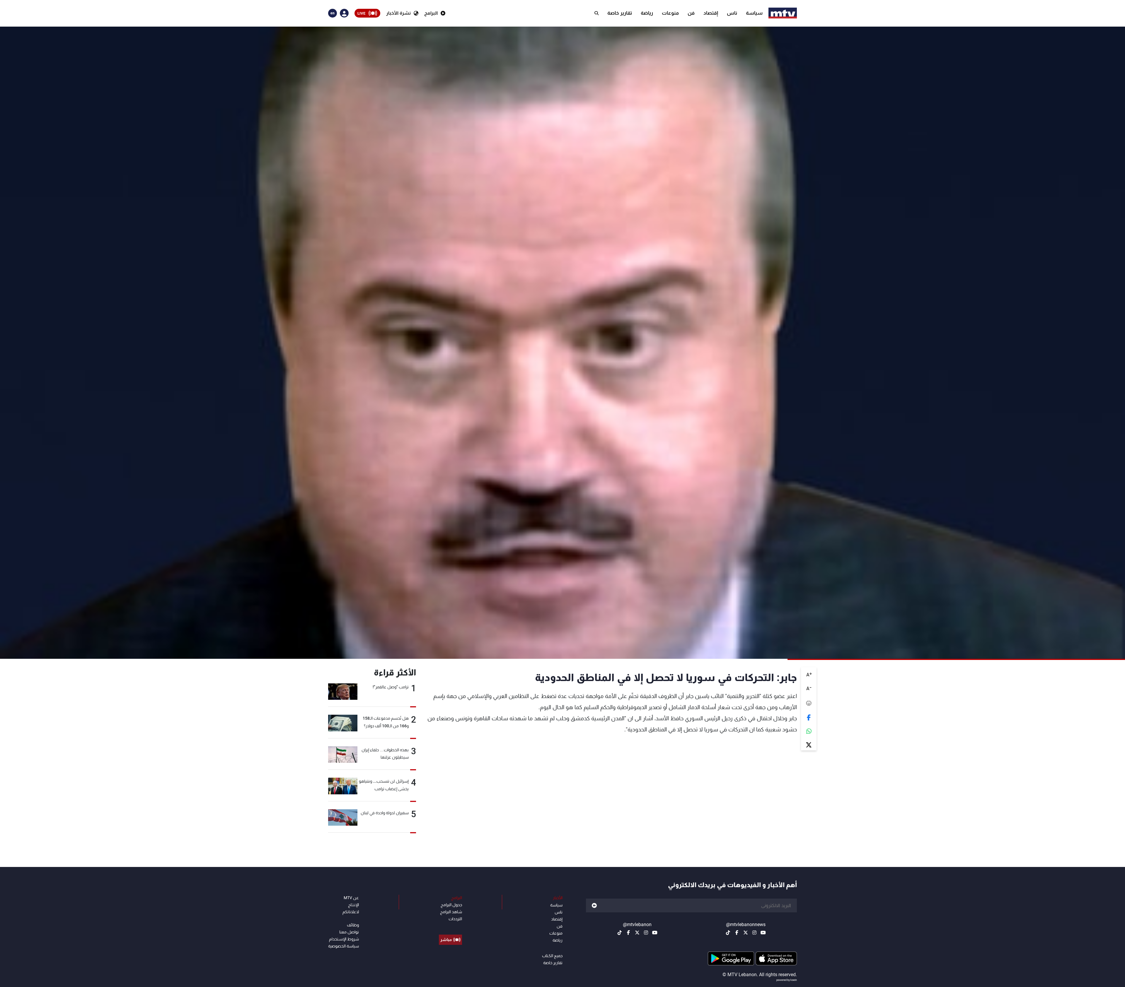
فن (691, 13)
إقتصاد (710, 13)
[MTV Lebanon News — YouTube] (763, 932)
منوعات (670, 13)
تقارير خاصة (619, 13)
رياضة (647, 13)
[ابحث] (596, 13)
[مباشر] (450, 926)
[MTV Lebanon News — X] (745, 932)
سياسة (754, 13)
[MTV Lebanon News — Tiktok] (728, 932)
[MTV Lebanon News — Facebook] (736, 932)
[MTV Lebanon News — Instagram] (754, 932)
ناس (732, 13)
